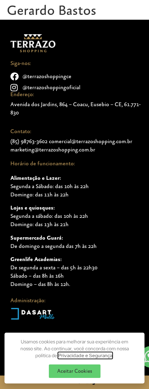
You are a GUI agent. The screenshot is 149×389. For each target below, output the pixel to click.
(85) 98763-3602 (28, 141)
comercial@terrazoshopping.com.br (90, 141)
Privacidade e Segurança (85, 355)
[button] (74, 371)
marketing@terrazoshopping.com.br (52, 150)
